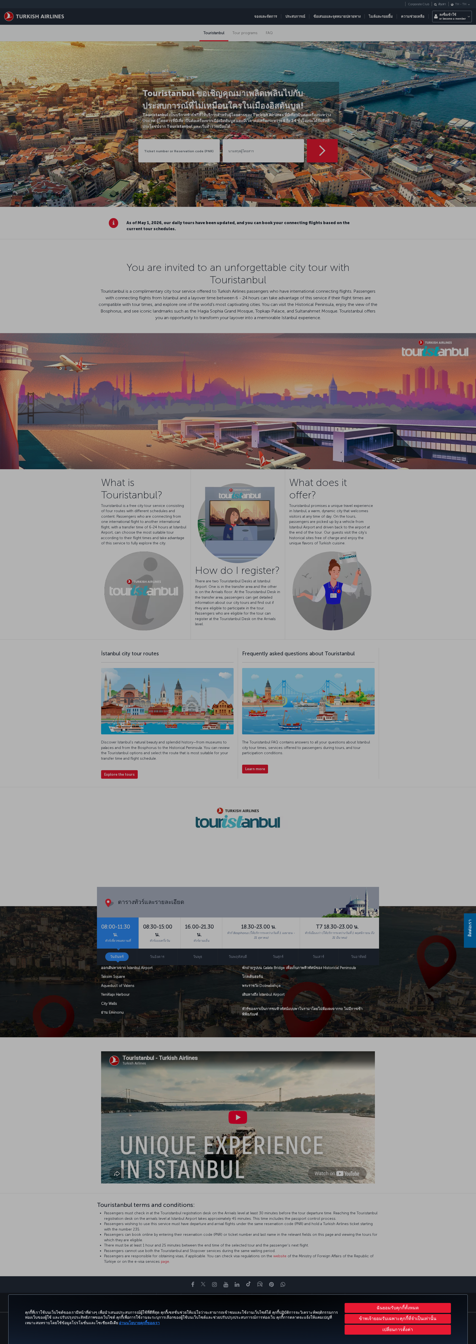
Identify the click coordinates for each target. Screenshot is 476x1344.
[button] (398, 1330)
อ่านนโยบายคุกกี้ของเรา (139, 1323)
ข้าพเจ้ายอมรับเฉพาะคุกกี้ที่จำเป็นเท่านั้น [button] (397, 1318)
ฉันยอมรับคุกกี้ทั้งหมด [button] (398, 1307)
